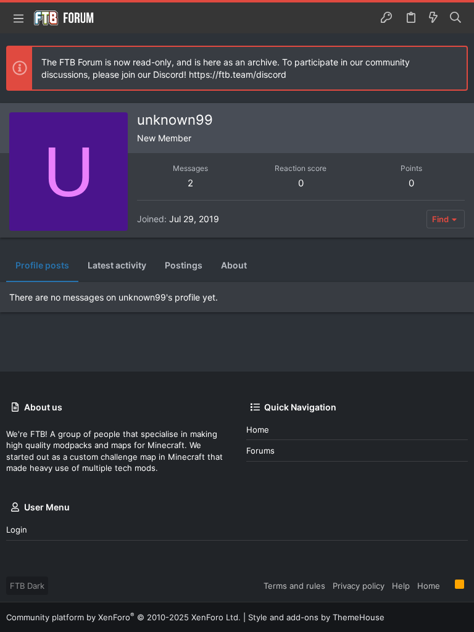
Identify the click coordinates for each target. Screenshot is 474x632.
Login (16, 529)
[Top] (447, 585)
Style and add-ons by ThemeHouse (316, 617)
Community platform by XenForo (123, 617)
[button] (18, 18)
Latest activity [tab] (117, 265)
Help (401, 586)
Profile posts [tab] (42, 265)
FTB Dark (27, 586)
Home (257, 429)
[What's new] (433, 18)
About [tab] (234, 265)
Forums (260, 450)
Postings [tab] (183, 265)
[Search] (456, 18)
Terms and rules (294, 586)
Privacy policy (359, 586)
